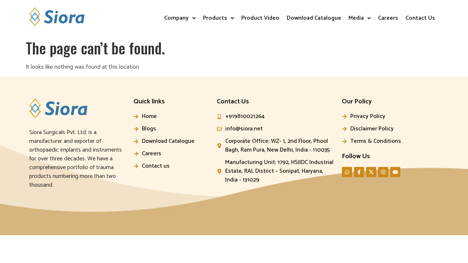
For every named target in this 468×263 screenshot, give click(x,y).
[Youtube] (395, 172)
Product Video (260, 18)
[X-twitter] (371, 172)
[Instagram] (383, 172)
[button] (180, 18)
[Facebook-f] (359, 172)
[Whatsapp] (347, 172)
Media (356, 18)
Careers (388, 18)
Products (215, 18)
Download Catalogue (314, 18)
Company (176, 18)
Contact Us (420, 18)
